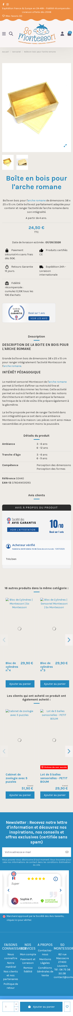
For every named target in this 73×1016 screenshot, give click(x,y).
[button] (4, 640)
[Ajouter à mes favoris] (67, 1007)
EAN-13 (6, 482)
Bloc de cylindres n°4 (12, 666)
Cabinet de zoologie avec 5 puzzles (16, 778)
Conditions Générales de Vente (45, 971)
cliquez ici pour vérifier (19, 920)
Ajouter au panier (44, 1006)
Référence (8, 478)
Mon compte (28, 954)
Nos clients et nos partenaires (10, 975)
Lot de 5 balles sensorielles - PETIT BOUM (54, 778)
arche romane (37, 200)
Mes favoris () (13, 16)
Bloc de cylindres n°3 (46, 666)
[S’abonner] (67, 852)
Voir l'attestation (22, 529)
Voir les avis (39, 318)
